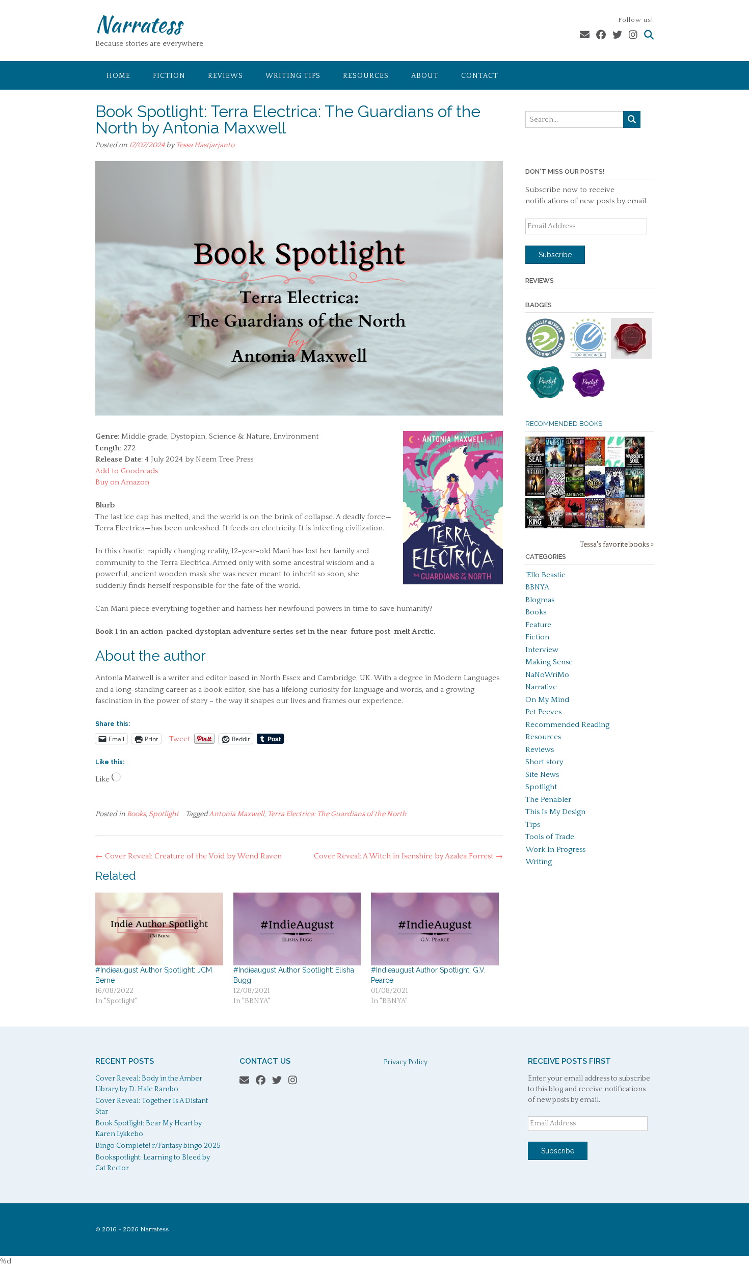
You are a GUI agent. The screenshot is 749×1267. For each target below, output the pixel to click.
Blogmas (539, 600)
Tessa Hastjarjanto (205, 145)
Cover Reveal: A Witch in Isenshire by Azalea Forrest (408, 856)
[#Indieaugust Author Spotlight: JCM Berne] (159, 929)
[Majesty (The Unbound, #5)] (555, 466)
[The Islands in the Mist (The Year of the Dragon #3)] (555, 527)
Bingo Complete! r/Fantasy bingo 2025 (158, 1146)
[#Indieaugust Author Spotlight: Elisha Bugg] (297, 929)
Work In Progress (555, 849)
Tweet (179, 739)
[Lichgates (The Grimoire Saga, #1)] (575, 495)
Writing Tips (292, 76)
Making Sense (549, 662)
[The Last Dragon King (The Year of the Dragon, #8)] (535, 527)
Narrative (541, 687)
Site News (542, 774)
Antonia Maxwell (236, 814)
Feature (538, 625)
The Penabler (548, 799)
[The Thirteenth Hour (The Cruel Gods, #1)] (615, 496)
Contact (479, 76)
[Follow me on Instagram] (633, 35)
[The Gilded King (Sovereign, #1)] (595, 496)
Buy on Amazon (122, 482)
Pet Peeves (543, 712)
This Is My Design (555, 811)
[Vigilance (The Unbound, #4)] (535, 494)
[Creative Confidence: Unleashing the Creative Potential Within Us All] (615, 465)
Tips (532, 824)
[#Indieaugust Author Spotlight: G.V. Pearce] (435, 929)
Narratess (138, 24)
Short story (544, 762)
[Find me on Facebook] (601, 35)
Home (118, 76)
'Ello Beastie (545, 575)
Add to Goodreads (126, 471)
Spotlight (164, 814)
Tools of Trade (549, 836)
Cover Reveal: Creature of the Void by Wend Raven (188, 856)
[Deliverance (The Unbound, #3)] (635, 496)
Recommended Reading (567, 724)
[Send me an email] (585, 35)
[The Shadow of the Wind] (635, 528)
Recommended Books (563, 423)
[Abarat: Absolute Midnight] (595, 463)
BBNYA (537, 587)
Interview (541, 649)
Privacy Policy (405, 1062)
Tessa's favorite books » (617, 545)
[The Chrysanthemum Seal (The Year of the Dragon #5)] (535, 466)
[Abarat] (595, 525)
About (425, 76)
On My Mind (547, 699)
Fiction (169, 76)
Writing (538, 861)
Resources (366, 76)
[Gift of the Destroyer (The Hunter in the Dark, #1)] (615, 527)
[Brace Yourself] (555, 496)
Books (136, 814)
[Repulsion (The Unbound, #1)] (575, 466)
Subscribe (555, 255)
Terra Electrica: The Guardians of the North (337, 814)
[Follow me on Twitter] (617, 35)
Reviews (225, 76)
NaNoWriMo (547, 674)
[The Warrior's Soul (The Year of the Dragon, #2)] (635, 466)
